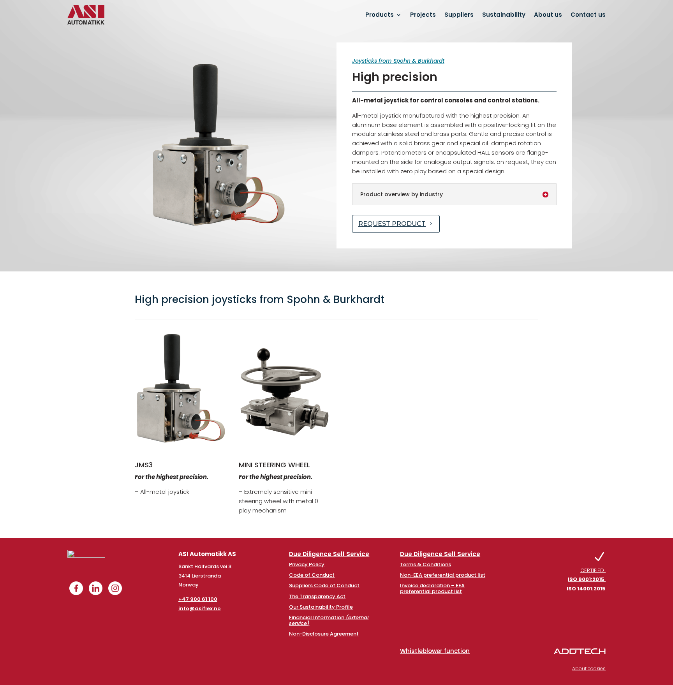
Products (379, 15)
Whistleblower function (435, 651)
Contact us (588, 15)
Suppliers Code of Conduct (324, 585)
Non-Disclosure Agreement (324, 633)
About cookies (589, 668)
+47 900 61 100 (197, 599)
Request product (392, 223)
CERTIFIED (586, 580)
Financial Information (328, 620)
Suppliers (459, 15)
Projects (423, 15)
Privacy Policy (306, 564)
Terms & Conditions (425, 564)
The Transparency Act (317, 596)
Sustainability (503, 15)
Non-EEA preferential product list (442, 575)
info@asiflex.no (199, 608)
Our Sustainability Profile (321, 607)
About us (548, 15)
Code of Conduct (312, 575)
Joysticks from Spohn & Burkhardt (398, 61)
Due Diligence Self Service (329, 554)
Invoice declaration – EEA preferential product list (432, 588)
